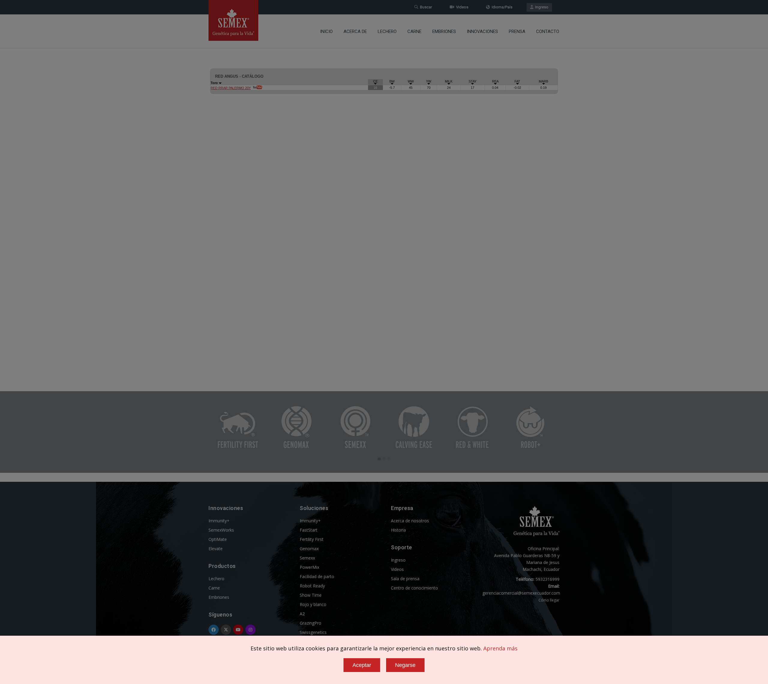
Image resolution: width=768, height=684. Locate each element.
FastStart (308, 530)
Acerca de (355, 31)
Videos (461, 7)
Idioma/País (501, 7)
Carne (414, 31)
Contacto (547, 31)
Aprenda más (500, 648)
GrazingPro (310, 623)
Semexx (307, 558)
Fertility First (311, 539)
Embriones (444, 31)
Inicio (326, 31)
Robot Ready (312, 586)
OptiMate (217, 539)
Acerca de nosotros (410, 521)
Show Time (311, 595)
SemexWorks (221, 530)
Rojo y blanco (313, 604)
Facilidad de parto (317, 576)
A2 (302, 613)
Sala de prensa (405, 578)
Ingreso (540, 7)
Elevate (215, 548)
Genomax (309, 548)
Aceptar (361, 665)
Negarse (405, 665)
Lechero (387, 31)
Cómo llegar (549, 600)
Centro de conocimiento (414, 588)
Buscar (425, 7)
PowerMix (309, 567)
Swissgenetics (313, 632)
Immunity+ (219, 521)
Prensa (517, 31)
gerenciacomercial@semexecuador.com (521, 593)
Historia (398, 530)
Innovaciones (482, 31)
